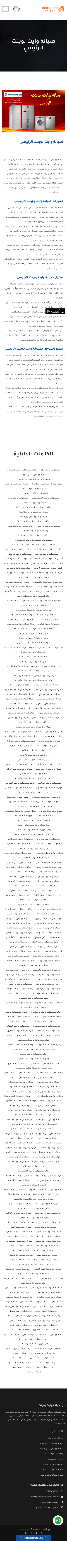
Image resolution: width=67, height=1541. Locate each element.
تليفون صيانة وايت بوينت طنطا (49, 559)
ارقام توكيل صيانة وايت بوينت (20, 1087)
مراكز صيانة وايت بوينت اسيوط (49, 732)
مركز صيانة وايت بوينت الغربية (45, 1162)
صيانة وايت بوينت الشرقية (19, 881)
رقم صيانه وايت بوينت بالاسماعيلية (33, 793)
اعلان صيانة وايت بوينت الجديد (47, 1293)
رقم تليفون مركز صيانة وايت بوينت (22, 1316)
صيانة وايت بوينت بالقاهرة (20, 1246)
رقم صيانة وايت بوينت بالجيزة (33, 1008)
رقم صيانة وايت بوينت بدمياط (49, 573)
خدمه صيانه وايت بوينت (16, 802)
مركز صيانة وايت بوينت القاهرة (46, 993)
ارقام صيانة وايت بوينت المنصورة (45, 1237)
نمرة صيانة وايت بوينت (19, 685)
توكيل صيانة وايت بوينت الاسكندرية (33, 671)
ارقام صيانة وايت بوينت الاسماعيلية (33, 905)
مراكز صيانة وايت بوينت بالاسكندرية (21, 736)
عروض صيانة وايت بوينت (46, 1106)
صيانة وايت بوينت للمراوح (50, 811)
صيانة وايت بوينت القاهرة (21, 746)
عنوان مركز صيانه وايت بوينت (21, 615)
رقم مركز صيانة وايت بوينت (21, 1255)
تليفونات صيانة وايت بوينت (18, 708)
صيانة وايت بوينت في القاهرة (18, 1213)
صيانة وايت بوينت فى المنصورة (48, 1003)
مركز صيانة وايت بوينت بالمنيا (49, 764)
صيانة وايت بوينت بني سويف (33, 475)
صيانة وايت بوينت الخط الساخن (49, 853)
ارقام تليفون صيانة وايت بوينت (21, 713)
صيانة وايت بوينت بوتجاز (18, 498)
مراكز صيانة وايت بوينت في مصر (49, 690)
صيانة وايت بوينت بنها (46, 1050)
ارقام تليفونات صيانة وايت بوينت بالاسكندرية (33, 629)
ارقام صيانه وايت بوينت (50, 1316)
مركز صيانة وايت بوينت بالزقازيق (33, 755)
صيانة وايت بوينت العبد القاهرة (18, 1143)
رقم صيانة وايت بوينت (45, 1367)
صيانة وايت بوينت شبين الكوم (48, 1092)
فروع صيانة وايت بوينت (22, 816)
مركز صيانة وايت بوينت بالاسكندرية (44, 1321)
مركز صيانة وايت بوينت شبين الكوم (33, 535)
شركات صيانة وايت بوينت (48, 961)
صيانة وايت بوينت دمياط (45, 1227)
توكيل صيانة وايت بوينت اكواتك (47, 895)
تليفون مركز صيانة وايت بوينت (49, 1143)
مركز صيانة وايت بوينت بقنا (46, 1204)
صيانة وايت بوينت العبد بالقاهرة (47, 1269)
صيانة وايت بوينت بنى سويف (19, 1110)
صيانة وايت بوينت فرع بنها (20, 554)
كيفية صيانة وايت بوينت (22, 886)
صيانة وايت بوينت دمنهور (46, 1311)
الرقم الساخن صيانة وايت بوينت (21, 694)
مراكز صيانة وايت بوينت (47, 947)
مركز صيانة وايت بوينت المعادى (18, 788)
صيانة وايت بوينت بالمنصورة (45, 1330)
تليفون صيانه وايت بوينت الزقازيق (48, 568)
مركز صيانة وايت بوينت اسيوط (49, 1302)
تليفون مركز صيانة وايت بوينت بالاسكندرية (33, 540)
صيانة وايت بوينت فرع (17, 1064)
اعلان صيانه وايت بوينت (17, 1237)
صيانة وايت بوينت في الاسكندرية (33, 965)
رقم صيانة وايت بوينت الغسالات (49, 1073)
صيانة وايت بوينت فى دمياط (20, 1082)
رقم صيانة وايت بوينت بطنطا (46, 1194)
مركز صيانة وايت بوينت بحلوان (49, 788)
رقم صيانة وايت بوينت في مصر (20, 975)
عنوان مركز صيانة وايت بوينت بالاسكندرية (33, 779)
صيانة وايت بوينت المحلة (19, 1194)
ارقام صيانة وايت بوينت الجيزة (20, 928)
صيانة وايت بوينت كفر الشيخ (18, 937)
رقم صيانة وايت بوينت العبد (18, 1349)
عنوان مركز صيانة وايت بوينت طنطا (33, 493)
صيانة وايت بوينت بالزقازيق (48, 989)
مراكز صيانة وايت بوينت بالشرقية (33, 662)
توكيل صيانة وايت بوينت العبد (46, 956)
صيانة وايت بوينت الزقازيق (18, 1293)
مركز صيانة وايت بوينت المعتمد (47, 1349)
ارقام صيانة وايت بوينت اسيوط (33, 900)
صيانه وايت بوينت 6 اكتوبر (50, 979)
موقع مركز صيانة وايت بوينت (50, 601)
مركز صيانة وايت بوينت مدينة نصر (33, 849)
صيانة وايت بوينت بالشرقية (17, 582)
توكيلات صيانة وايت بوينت (21, 1138)
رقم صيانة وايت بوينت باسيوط (46, 923)
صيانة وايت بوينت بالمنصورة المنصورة (46, 1190)
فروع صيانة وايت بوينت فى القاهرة (21, 1101)
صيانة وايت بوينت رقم (47, 1078)
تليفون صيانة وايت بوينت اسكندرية (47, 484)
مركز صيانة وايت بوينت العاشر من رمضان (33, 1068)
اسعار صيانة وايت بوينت (18, 956)
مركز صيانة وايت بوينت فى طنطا (33, 638)
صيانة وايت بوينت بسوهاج (49, 839)
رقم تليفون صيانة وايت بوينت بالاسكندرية (33, 680)
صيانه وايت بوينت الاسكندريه (45, 685)
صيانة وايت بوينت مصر (47, 1255)
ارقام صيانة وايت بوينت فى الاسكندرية (33, 821)
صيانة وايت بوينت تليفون (18, 1157)
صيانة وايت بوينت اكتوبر (20, 1022)
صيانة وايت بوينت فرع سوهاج (48, 937)
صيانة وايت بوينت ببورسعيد (48, 699)
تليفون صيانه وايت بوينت (17, 797)
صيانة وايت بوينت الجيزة (17, 666)
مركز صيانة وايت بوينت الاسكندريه (21, 1148)
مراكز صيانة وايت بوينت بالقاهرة (45, 718)
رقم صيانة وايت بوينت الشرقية (18, 1003)
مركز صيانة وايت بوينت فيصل (20, 526)
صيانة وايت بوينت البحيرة (19, 1180)
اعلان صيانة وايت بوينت (19, 1260)
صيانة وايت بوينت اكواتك (19, 1251)
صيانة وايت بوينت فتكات (22, 1050)
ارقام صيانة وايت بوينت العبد (33, 1283)
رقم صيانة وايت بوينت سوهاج (19, 933)
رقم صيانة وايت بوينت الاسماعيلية (33, 1208)
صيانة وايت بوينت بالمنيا (48, 615)
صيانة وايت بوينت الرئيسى (20, 1325)
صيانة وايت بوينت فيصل (21, 1129)
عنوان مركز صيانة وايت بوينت (48, 769)
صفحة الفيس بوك (50, 1502)
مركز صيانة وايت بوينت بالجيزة (47, 844)
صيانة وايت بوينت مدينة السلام (47, 708)
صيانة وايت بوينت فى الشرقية (19, 863)
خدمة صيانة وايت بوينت (19, 1330)
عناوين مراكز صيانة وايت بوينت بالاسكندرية (33, 807)
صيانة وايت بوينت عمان (47, 1138)
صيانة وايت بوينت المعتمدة (51, 1335)
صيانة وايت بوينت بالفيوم (48, 877)
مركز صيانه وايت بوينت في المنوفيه (20, 648)
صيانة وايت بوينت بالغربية (48, 914)
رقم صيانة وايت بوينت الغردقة (20, 989)
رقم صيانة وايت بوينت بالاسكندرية (34, 1218)
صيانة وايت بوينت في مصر (48, 1087)
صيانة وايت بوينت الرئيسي (51, 1443)
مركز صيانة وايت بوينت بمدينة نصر (33, 760)
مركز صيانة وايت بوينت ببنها (48, 933)
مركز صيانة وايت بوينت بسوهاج (21, 741)
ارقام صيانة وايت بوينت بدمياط (33, 1054)
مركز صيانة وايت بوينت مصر (18, 867)
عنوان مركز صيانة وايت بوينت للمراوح (33, 643)
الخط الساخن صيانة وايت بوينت (18, 1302)
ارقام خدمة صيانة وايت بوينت (50, 1279)
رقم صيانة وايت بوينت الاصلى (43, 1358)
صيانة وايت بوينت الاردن (46, 1129)
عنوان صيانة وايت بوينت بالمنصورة (20, 811)
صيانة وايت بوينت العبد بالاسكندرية (19, 1335)
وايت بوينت (52, 160)
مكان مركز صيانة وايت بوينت (33, 489)
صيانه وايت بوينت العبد (21, 1227)
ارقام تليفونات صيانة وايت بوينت (18, 732)
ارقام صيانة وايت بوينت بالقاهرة (48, 951)
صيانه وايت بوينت (19, 1358)
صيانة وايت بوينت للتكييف (48, 624)
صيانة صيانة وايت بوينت (16, 1012)
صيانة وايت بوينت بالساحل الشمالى (45, 1036)
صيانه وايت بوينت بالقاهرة (18, 844)
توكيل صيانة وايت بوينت (48, 1363)
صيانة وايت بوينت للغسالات (20, 877)
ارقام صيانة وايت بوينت (45, 1353)
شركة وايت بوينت (55, 1438)
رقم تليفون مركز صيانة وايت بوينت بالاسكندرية (33, 835)
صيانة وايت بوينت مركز (45, 1115)
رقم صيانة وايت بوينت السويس (45, 1064)
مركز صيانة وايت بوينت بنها (18, 970)
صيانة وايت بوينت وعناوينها (51, 1449)
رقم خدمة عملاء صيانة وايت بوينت (19, 587)
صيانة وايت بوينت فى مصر (21, 984)
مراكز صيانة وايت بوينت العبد (48, 1176)
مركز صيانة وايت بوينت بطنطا (20, 961)
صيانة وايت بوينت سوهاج (17, 919)
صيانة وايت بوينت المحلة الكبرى (49, 1096)
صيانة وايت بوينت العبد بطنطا (17, 1096)
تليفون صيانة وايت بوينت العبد (49, 909)
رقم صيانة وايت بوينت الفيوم (48, 1110)
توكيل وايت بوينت (55, 1459)
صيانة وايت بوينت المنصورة (48, 1232)
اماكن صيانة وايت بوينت (51, 736)
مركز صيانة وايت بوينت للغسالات (19, 601)
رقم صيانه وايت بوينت (16, 1321)
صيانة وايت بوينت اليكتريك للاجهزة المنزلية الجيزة (33, 545)
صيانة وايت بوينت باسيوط (48, 928)
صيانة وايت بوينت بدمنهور (18, 923)
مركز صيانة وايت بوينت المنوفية (19, 1134)
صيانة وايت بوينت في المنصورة (21, 620)
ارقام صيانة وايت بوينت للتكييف (48, 550)
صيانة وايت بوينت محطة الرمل (33, 774)
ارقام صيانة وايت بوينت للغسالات (33, 531)
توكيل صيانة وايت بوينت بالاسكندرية (33, 1059)
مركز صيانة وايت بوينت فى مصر (49, 592)
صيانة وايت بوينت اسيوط (48, 1031)
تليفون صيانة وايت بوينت (47, 1124)
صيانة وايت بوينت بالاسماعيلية (46, 498)
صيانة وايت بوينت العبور (50, 1148)
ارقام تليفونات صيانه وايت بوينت (47, 919)
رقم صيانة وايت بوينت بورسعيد (20, 872)
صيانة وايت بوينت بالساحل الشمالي (46, 1288)
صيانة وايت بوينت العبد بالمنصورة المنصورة (33, 1199)
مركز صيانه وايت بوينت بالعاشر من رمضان (33, 507)
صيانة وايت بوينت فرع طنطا (46, 1180)
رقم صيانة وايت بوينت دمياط (22, 1078)
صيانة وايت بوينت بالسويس (48, 863)
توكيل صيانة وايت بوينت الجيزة (17, 1073)
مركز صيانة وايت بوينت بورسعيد (19, 573)
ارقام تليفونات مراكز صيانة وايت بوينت (33, 596)
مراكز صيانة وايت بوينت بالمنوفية (20, 783)
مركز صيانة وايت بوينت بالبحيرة (18, 909)
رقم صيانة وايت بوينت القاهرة (23, 891)
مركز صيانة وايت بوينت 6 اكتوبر (17, 592)
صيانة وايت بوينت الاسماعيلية (19, 1176)
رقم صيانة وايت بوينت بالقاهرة (19, 1120)
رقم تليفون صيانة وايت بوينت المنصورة (33, 830)
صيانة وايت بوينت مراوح (49, 694)
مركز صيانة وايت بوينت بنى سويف (19, 1279)
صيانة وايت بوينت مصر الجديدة (18, 559)
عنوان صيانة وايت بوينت (20, 1106)
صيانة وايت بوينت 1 (48, 891)
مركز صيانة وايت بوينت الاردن (18, 951)
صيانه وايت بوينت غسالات (47, 1325)
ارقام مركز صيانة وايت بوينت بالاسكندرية (33, 610)
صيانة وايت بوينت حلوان (46, 704)
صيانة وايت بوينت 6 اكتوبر (21, 704)
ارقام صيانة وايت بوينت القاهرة (19, 1232)
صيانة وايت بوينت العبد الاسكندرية (33, 1274)
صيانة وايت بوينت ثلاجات (47, 1246)
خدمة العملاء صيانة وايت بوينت (48, 1017)
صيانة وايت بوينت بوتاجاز (49, 741)
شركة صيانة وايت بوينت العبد (20, 914)
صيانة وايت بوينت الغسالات (17, 1017)
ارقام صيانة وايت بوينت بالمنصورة (47, 1307)
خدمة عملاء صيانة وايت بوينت (48, 1213)
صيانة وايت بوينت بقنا (45, 886)
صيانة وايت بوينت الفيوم (14, 1190)
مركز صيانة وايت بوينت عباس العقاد (33, 825)
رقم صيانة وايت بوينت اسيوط (48, 867)
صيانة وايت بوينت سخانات (50, 783)
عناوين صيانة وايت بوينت (47, 984)
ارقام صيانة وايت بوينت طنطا (33, 652)
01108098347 (52, 1492)
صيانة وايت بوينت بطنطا (21, 1311)
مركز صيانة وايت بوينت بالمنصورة (33, 1265)
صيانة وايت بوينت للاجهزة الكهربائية (34, 750)
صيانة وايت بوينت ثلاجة (18, 1162)
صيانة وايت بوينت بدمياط (47, 1082)
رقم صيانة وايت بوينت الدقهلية (19, 1045)
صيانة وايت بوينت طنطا (50, 1101)
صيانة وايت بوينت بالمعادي (18, 1026)
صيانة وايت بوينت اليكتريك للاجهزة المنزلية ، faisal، (33, 676)
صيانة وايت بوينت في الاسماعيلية (33, 512)
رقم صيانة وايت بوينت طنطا (18, 1092)
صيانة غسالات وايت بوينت (51, 1470)
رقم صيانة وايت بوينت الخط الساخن (33, 858)
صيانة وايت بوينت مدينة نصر (48, 1120)
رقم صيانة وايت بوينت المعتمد (19, 1297)
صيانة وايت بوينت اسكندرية (49, 1297)
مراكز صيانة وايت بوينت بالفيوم (20, 624)
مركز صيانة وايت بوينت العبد (46, 1251)
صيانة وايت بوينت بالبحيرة (20, 1204)
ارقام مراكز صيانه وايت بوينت (48, 1045)
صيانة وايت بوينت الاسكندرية (19, 1241)
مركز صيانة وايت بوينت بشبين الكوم (47, 564)
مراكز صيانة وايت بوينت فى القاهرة (34, 722)
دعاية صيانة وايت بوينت (22, 1115)
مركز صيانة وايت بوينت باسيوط (46, 1157)
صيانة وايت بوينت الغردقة (49, 975)
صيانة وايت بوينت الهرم (49, 620)
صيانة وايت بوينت (33, 1372)
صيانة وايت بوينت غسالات (47, 554)
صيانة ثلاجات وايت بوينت (52, 1475)
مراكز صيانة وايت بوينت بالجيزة (19, 699)
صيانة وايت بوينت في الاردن (21, 1124)
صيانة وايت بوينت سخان (16, 1288)
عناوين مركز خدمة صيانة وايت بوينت (33, 578)
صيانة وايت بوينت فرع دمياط (50, 587)
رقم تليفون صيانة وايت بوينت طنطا (33, 657)
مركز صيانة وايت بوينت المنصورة (33, 998)
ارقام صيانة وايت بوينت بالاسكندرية (33, 1171)
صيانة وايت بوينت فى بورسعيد (33, 517)
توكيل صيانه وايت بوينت (18, 993)
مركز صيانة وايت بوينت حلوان (17, 568)
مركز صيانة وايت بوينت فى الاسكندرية (33, 521)
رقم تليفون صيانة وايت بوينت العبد (33, 1344)
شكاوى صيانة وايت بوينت (17, 1222)
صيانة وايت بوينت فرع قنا (50, 1152)
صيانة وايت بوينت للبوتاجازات (19, 769)
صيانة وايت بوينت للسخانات (33, 503)
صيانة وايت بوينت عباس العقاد (20, 839)
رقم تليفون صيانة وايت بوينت (45, 1260)
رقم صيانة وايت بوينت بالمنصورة (47, 582)
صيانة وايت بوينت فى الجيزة (48, 526)
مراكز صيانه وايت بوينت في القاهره (46, 802)
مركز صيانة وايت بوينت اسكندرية (46, 797)
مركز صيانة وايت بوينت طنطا (18, 550)
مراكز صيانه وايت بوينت (16, 1036)
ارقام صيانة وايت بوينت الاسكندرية (46, 1012)
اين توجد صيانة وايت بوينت (49, 872)
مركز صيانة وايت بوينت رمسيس (33, 634)
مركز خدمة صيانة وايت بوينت (48, 1241)
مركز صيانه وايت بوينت (45, 816)
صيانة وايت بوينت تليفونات (16, 564)
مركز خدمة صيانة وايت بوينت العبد (21, 1152)
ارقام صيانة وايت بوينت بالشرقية (47, 970)
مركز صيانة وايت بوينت (22, 1353)
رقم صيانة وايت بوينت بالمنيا (33, 1166)
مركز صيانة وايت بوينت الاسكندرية (20, 979)
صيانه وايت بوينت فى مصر (16, 484)
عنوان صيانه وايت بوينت (46, 746)
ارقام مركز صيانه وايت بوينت (33, 1185)
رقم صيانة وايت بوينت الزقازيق (20, 1031)
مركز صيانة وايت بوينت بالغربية (17, 690)
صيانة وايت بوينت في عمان (21, 947)
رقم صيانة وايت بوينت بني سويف (46, 1222)
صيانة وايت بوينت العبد (22, 1367)
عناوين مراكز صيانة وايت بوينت (17, 853)
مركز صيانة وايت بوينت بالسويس (46, 666)
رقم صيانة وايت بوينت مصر (18, 895)
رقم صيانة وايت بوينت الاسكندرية (33, 1339)
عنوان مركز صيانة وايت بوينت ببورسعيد (33, 727)
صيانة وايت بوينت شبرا (18, 718)
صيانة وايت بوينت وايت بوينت (49, 1134)
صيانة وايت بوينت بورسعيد (17, 1307)
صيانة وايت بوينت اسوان (48, 713)
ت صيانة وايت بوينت (18, 942)
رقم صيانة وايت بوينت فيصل (33, 606)
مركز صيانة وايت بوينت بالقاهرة (44, 942)
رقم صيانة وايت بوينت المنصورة (47, 1026)
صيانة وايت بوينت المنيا (50, 470)
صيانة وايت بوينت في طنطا (47, 881)
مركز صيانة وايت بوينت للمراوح (18, 764)
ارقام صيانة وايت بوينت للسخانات (21, 470)
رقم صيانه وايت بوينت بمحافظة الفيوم (33, 479)
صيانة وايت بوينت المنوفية (45, 1022)
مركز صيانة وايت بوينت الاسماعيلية (33, 1040)
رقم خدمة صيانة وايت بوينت (18, 1269)
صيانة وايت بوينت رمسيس (51, 648)
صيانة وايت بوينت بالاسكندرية (21, 1363)
